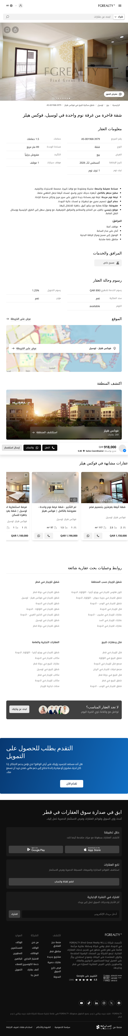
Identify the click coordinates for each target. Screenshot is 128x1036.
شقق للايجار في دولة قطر (46, 592)
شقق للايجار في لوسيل (47, 620)
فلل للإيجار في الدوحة (111, 609)
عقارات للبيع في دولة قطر (46, 664)
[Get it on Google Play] (36, 849)
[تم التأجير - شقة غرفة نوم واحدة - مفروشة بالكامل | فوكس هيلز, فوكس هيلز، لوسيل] (55, 506)
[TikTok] (89, 1003)
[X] (111, 1003)
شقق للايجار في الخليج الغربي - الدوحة (39, 615)
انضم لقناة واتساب (64, 882)
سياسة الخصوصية (62, 1027)
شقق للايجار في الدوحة (47, 603)
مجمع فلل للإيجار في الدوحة (108, 664)
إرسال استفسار (12, 448)
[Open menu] (120, 5)
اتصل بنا (34, 975)
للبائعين (18, 959)
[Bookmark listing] (7, 29)
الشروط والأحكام (43, 1027)
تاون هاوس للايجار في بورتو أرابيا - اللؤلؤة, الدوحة (96, 592)
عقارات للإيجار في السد (110, 620)
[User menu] (19, 5)
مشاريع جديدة (54, 957)
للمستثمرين (16, 948)
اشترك (14, 914)
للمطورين (17, 953)
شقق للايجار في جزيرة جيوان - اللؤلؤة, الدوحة (99, 598)
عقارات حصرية (54, 962)
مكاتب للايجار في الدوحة (47, 658)
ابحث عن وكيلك (19, 709)
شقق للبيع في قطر (112, 680)
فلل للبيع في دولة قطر (110, 675)
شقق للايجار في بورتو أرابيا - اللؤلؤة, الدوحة (37, 652)
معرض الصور (111, 94)
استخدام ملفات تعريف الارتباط (19, 1027)
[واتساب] (88, 536)
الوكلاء (35, 948)
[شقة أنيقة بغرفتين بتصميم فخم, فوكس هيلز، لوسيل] (104, 506)
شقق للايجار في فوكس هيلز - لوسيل (40, 598)
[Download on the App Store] (92, 849)
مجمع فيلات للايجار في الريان (107, 669)
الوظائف (34, 953)
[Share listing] (15, 29)
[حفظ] (125, 475)
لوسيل (100, 105)
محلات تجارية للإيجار (49, 686)
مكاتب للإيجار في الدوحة (47, 680)
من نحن (35, 942)
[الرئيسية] (106, 5)
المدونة (57, 977)
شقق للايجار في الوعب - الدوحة (106, 603)
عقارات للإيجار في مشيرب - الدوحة (105, 615)
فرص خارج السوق (56, 969)
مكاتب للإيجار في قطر (48, 675)
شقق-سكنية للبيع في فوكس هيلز (79, 105)
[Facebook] (119, 1003)
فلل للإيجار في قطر (112, 652)
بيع (107, 105)
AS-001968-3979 (54, 105)
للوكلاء (19, 942)
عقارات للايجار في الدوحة (109, 626)
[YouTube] (81, 1003)
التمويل (18, 970)
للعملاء (18, 964)
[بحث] (7, 17)
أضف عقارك (32, 970)
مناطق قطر (55, 951)
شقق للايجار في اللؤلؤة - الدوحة (42, 609)
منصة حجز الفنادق (56, 944)
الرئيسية (116, 105)
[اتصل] (98, 536)
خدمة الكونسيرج (30, 964)
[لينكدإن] (96, 1003)
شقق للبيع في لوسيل (48, 669)
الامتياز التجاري (31, 959)
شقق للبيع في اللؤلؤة (110, 658)
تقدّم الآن (71, 783)
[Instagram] (104, 1003)
